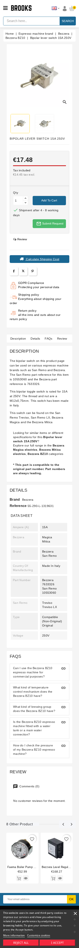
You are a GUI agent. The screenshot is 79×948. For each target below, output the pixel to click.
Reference (18, 506)
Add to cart (49, 200)
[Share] (14, 271)
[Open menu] (5, 8)
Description (18, 338)
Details (35, 338)
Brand (15, 499)
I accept (57, 943)
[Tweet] (23, 271)
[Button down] (25, 202)
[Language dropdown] (55, 8)
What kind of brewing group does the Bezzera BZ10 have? (34, 709)
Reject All (21, 943)
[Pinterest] (32, 271)
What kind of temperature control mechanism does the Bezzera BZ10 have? (32, 691)
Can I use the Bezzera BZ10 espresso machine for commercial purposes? (32, 672)
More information (14, 935)
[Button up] (25, 198)
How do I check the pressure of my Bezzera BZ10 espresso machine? (34, 749)
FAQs (48, 338)
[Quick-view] (26, 878)
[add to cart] (19, 878)
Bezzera (27, 499)
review (22, 239)
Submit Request (49, 223)
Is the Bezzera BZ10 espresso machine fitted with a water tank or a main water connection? (34, 728)
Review (62, 338)
